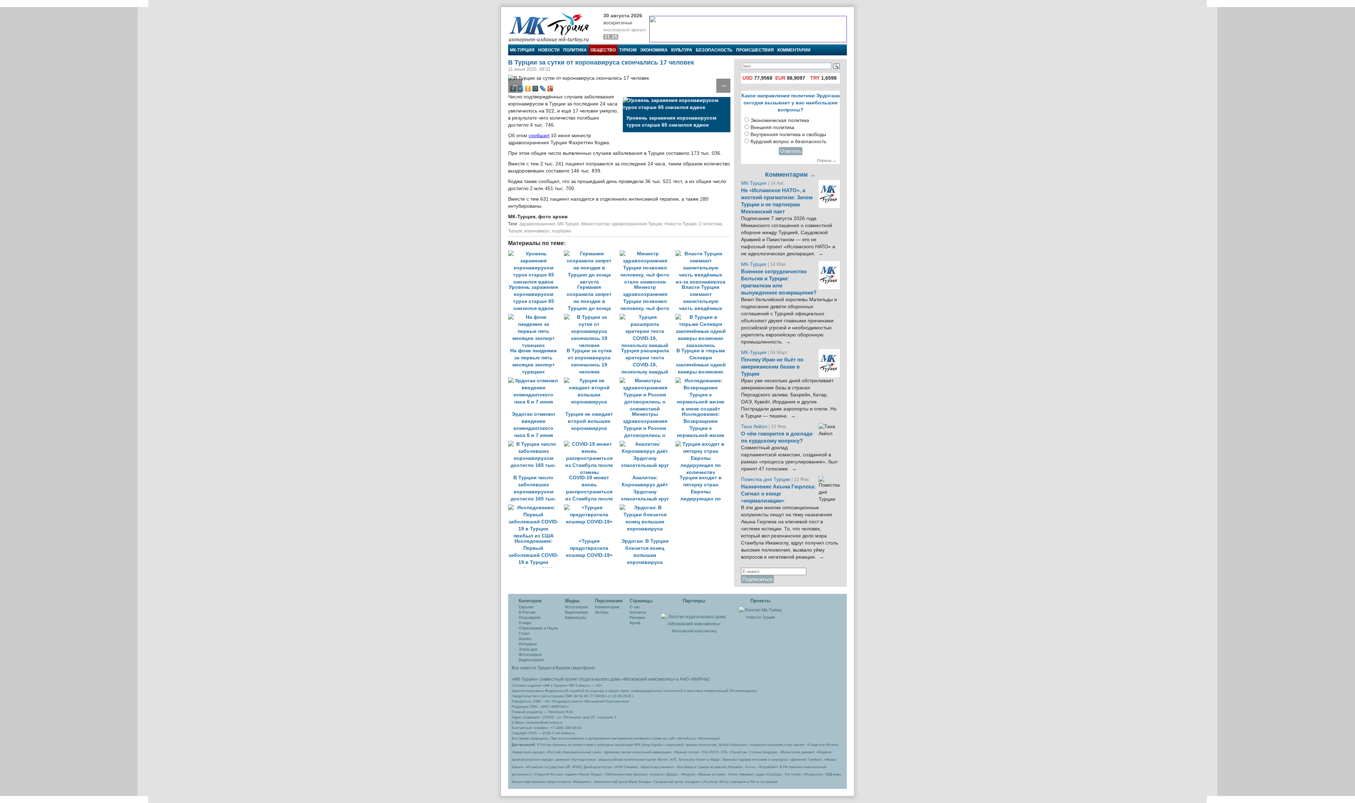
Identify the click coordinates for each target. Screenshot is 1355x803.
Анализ (525, 639)
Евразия (526, 607)
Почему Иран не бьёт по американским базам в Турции (772, 367)
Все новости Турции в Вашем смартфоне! (553, 667)
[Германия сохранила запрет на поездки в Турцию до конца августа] (592, 253)
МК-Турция (522, 50)
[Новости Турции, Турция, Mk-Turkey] (760, 609)
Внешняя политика (772, 127)
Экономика (654, 50)
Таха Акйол (754, 426)
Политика (575, 50)
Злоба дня (528, 649)
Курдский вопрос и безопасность (788, 141)
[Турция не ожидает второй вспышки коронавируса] (592, 380)
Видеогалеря (576, 612)
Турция (515, 231)
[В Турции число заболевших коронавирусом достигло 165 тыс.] (536, 444)
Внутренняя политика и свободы (788, 134)
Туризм (628, 50)
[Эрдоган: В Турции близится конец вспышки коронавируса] (647, 507)
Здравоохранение (537, 223)
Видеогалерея (531, 660)
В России (527, 612)
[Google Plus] (550, 88)
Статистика (710, 223)
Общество (603, 50)
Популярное (530, 617)
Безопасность (714, 50)
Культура (681, 50)
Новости (549, 50)
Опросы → (826, 160)
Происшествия (755, 50)
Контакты (638, 612)
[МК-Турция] (552, 27)
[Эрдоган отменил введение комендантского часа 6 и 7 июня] (536, 380)
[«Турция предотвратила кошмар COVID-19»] (592, 507)
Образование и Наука (538, 628)
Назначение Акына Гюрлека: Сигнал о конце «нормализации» (778, 494)
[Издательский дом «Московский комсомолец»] (694, 616)
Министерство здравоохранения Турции (621, 223)
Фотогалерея (530, 654)
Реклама (637, 617)
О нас (635, 607)
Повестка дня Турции (766, 479)
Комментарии (794, 50)
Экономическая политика (780, 120)
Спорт (524, 633)
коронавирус (537, 231)
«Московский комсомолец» (648, 679)
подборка (561, 231)
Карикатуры (575, 617)
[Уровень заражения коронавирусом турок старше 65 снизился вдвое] (536, 253)
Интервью (528, 644)
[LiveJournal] (543, 88)
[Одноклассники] (528, 88)
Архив (635, 623)
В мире (525, 623)
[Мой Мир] (535, 88)
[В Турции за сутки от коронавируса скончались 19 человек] (592, 317)
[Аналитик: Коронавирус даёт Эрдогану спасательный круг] (647, 444)
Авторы (601, 612)
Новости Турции (680, 223)
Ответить (790, 151)
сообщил (539, 135)
